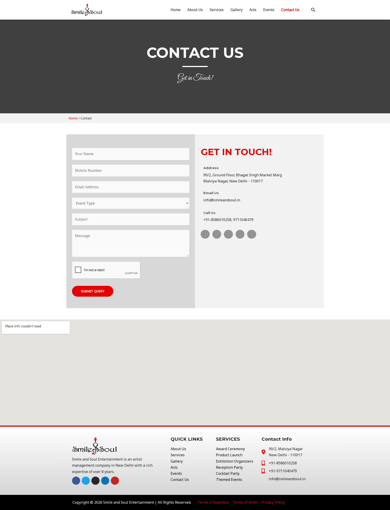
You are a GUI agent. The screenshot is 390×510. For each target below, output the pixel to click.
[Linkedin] (240, 234)
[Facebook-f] (205, 234)
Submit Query (92, 291)
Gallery (236, 9)
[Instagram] (228, 234)
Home (176, 9)
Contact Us (290, 9)
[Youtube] (251, 234)
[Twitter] (216, 234)
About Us (195, 9)
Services (217, 9)
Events (268, 9)
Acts (252, 9)
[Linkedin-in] (105, 481)
